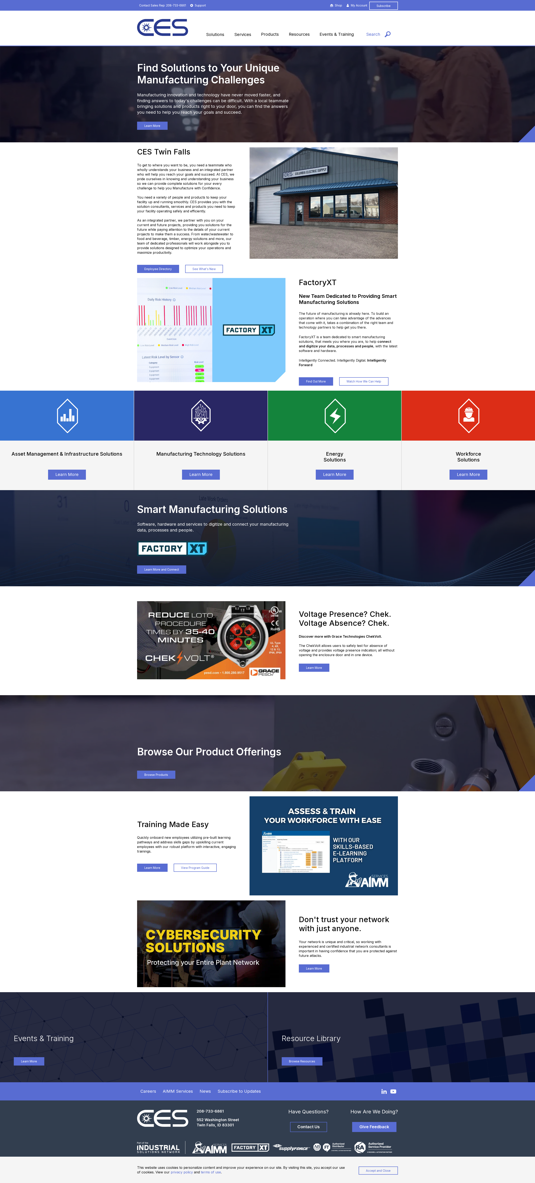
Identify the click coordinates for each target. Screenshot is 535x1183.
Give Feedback (374, 1126)
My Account (359, 5)
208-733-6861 (210, 1111)
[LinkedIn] (384, 1091)
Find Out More (316, 381)
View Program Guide (195, 867)
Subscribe (384, 6)
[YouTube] (393, 1091)
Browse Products (156, 774)
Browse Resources (302, 1061)
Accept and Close (378, 1170)
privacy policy (182, 1172)
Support (200, 5)
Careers (148, 1091)
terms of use (211, 1172)
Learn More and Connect (161, 569)
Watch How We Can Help (363, 381)
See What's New (204, 269)
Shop (338, 5)
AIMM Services (178, 1091)
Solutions (215, 34)
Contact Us (308, 1126)
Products (270, 34)
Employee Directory (158, 269)
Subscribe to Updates (239, 1091)
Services (242, 34)
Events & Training (337, 34)
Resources (299, 34)
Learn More (152, 125)
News (205, 1091)
